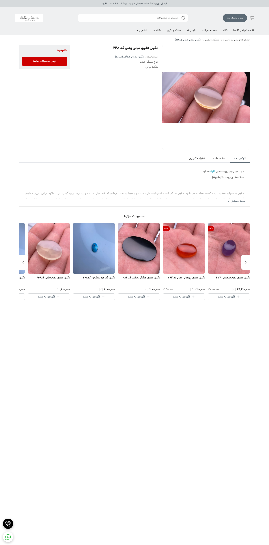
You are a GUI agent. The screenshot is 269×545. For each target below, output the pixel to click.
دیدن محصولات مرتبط (44, 61)
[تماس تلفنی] (8, 524)
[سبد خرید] (252, 18)
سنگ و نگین (212, 40)
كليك (212, 171)
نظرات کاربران (197, 158)
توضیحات (240, 158)
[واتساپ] (8, 537)
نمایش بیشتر (238, 201)
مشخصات (219, 158)
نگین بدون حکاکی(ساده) (188, 40)
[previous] (245, 262)
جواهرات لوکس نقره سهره (236, 40)
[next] (23, 262)
